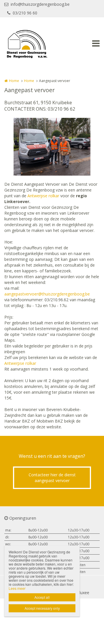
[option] (52, 147)
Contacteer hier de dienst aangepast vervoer (52, 477)
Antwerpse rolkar (43, 195)
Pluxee (83, 592)
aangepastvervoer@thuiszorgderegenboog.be (47, 294)
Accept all (42, 597)
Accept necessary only (42, 608)
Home (14, 80)
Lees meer (17, 588)
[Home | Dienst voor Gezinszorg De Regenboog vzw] (35, 43)
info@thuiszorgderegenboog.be (40, 4)
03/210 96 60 (25, 13)
